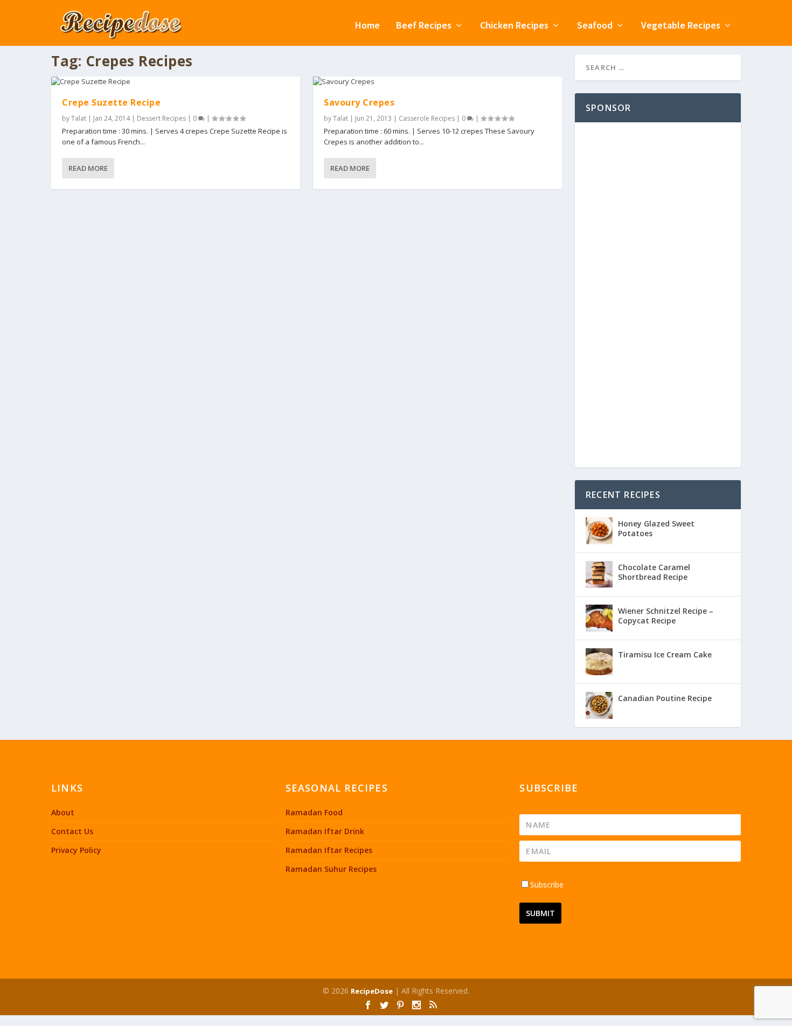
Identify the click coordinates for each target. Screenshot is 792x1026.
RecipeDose (372, 991)
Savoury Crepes (359, 102)
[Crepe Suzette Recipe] (175, 82)
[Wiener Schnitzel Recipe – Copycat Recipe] (599, 618)
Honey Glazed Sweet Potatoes (656, 528)
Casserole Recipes (427, 118)
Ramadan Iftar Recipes (329, 850)
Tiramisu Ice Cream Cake (665, 654)
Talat (78, 118)
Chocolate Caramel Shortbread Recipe (654, 572)
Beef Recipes (423, 26)
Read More (88, 168)
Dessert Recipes (161, 118)
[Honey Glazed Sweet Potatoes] (599, 530)
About (62, 812)
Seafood (595, 26)
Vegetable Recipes (680, 26)
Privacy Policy (76, 850)
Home (367, 26)
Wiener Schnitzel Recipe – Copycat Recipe (665, 616)
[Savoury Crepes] (437, 82)
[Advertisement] (658, 294)
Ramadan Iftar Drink (325, 831)
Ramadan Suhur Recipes (331, 869)
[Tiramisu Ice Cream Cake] (599, 661)
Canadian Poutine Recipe (665, 698)
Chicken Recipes (514, 26)
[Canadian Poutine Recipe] (599, 705)
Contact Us (72, 831)
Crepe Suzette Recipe (111, 102)
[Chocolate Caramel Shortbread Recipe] (599, 574)
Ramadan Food (314, 812)
